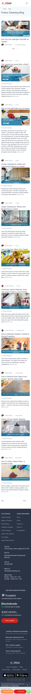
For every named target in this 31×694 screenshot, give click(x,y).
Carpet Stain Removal (7, 540)
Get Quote (21, 691)
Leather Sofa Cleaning (7, 534)
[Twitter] (12, 679)
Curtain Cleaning (7, 185)
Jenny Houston (9, 286)
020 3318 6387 (8, 691)
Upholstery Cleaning (7, 527)
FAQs (21, 667)
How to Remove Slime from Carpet (14, 249)
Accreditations (21, 530)
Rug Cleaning (5, 524)
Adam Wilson (8, 44)
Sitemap (24, 669)
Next (24, 500)
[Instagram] (15, 679)
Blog (10, 8)
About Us (19, 527)
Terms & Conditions (11, 667)
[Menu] (27, 3)
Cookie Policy (16, 669)
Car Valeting (4, 537)
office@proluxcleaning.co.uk (12, 571)
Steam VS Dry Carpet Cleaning (13, 419)
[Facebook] (8, 679)
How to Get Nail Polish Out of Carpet (15, 108)
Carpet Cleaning (20, 45)
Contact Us (20, 524)
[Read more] (15, 96)
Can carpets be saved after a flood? (15, 64)
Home (4, 8)
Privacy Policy (6, 669)
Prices (18, 520)
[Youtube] (23, 679)
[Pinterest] (19, 679)
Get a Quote (10, 620)
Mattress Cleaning (6, 520)
